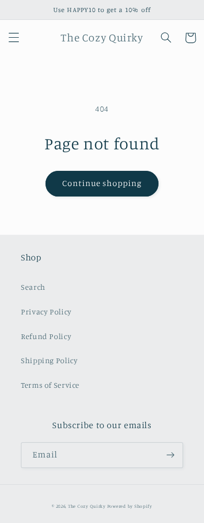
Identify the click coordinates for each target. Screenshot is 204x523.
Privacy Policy (46, 311)
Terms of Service (50, 384)
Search (33, 286)
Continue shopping (102, 183)
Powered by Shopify (129, 506)
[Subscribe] (170, 455)
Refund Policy (46, 336)
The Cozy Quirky (87, 506)
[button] (14, 38)
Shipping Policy (49, 360)
